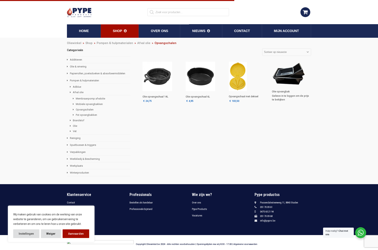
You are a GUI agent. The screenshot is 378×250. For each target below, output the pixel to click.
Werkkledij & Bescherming (85, 158)
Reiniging (75, 138)
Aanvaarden (76, 233)
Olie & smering (78, 66)
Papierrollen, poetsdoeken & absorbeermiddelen (97, 73)
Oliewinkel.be (153, 244)
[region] (51, 224)
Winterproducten (79, 172)
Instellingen (26, 233)
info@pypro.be (267, 220)
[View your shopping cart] (305, 12)
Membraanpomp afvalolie (90, 98)
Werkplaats (76, 165)
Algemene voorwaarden (245, 244)
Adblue (77, 86)
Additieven (76, 59)
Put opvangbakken (86, 114)
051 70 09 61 (266, 207)
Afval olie (78, 92)
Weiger (51, 233)
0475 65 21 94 (267, 211)
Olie (75, 125)
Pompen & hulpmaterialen (84, 80)
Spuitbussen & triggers (83, 144)
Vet (75, 131)
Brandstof (78, 120)
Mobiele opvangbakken (89, 104)
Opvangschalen (85, 109)
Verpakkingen (78, 152)
